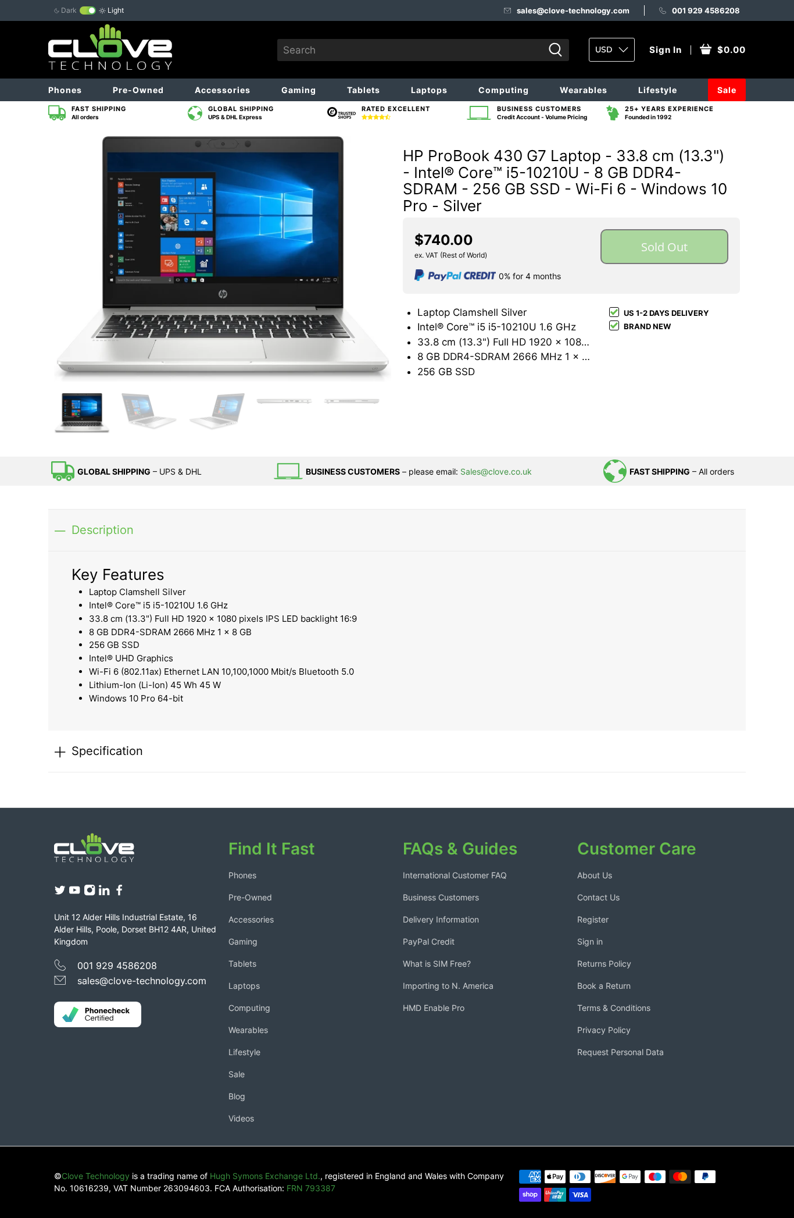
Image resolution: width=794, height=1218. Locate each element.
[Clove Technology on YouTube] (74, 893)
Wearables (583, 90)
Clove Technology (96, 1176)
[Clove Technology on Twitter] (60, 893)
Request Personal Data (620, 1052)
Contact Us (598, 897)
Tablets (363, 90)
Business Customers (441, 897)
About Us (594, 875)
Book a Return (604, 986)
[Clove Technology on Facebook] (119, 893)
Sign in (590, 941)
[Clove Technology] (103, 852)
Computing (503, 90)
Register (593, 919)
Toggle (88, 10)
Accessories (223, 90)
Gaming (298, 90)
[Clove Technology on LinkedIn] (104, 893)
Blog (236, 1096)
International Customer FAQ (455, 875)
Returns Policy (604, 963)
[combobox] (410, 50)
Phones (65, 90)
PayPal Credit (429, 941)
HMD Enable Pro (433, 1008)
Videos (241, 1118)
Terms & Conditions (613, 1008)
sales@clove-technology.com (573, 10)
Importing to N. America (448, 986)
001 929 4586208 (706, 10)
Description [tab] (102, 529)
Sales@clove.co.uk (496, 471)
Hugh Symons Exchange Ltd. (265, 1176)
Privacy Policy (604, 1030)
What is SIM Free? (437, 963)
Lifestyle (657, 90)
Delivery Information (441, 919)
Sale (726, 90)
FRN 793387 (311, 1188)
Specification (107, 750)
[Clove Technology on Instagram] (89, 893)
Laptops (429, 90)
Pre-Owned (138, 90)
